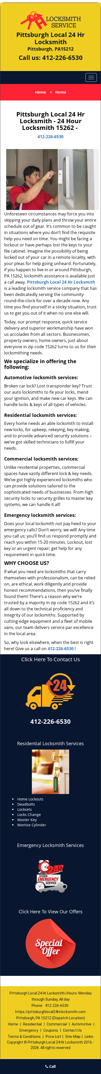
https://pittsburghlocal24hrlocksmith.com (50, 1012)
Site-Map (73, 1036)
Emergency (28, 1030)
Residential (32, 1024)
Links (89, 1036)
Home (40, 92)
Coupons (50, 1030)
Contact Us (72, 1030)
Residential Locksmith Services (50, 743)
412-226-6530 (62, 57)
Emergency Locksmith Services (50, 845)
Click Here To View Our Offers (51, 911)
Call (52, 1066)
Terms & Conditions (24, 1036)
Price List (53, 1036)
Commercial (57, 1024)
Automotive (81, 1024)
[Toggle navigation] (91, 77)
